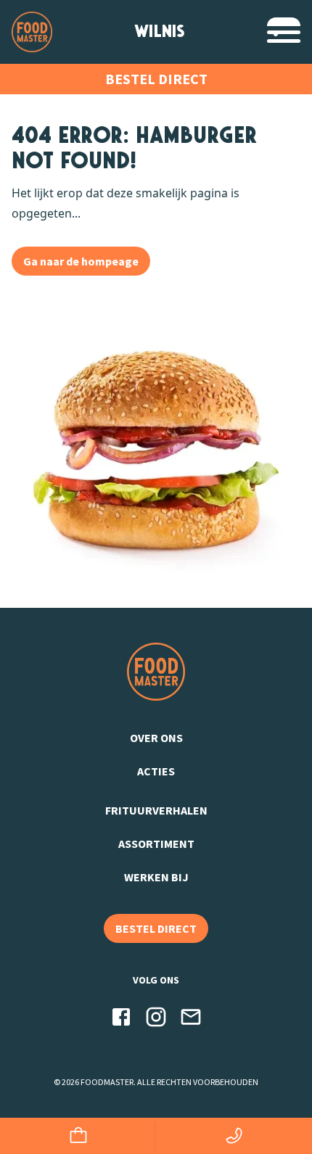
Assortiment (156, 843)
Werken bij (156, 877)
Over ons (156, 737)
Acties (156, 771)
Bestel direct (156, 79)
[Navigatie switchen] (283, 32)
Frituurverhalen (156, 810)
